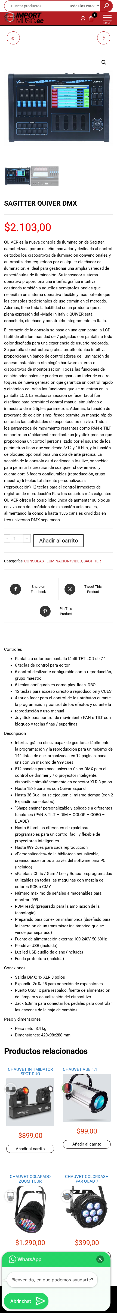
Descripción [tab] (23, 632)
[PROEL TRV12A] (103, 37)
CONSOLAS (34, 561)
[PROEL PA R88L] (13, 37)
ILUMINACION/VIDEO (63, 561)
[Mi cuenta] (83, 18)
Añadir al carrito (58, 540)
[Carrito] (91, 19)
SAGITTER (92, 561)
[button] (104, 62)
